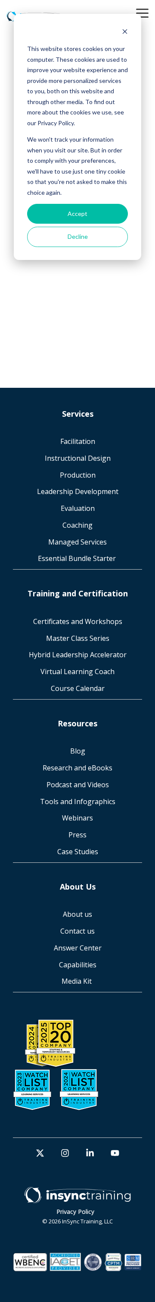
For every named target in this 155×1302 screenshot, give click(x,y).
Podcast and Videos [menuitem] (77, 784)
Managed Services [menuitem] (77, 542)
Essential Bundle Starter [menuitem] (78, 558)
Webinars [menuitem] (77, 818)
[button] (142, 12)
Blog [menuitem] (77, 751)
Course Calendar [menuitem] (78, 688)
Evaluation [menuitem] (78, 508)
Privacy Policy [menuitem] (75, 1212)
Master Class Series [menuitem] (77, 638)
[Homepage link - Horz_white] (77, 1199)
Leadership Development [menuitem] (77, 491)
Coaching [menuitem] (77, 525)
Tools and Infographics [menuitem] (77, 801)
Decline (78, 236)
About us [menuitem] (77, 914)
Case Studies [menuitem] (77, 851)
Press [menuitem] (77, 834)
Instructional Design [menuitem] (78, 458)
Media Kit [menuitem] (77, 981)
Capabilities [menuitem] (77, 964)
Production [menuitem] (78, 475)
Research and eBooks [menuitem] (77, 768)
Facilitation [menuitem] (77, 441)
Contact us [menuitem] (77, 931)
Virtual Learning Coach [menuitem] (77, 671)
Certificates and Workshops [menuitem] (77, 621)
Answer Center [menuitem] (78, 948)
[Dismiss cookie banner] (125, 32)
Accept (77, 213)
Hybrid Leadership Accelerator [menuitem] (78, 654)
